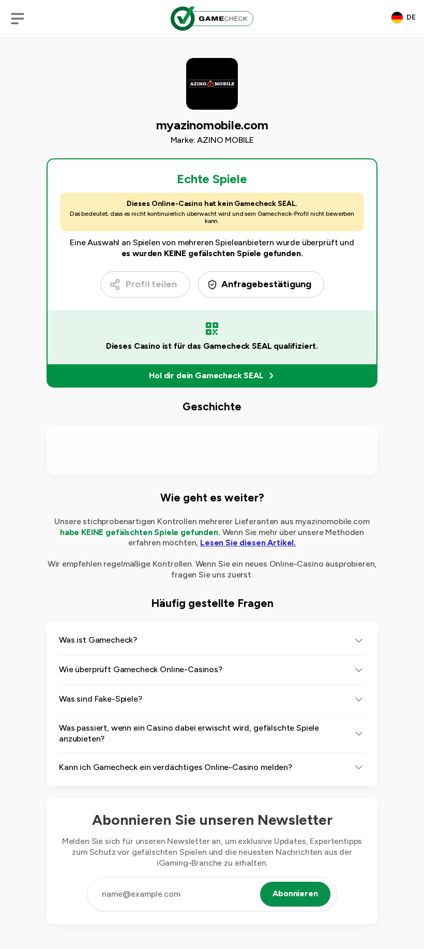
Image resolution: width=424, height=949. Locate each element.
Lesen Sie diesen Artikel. (248, 542)
